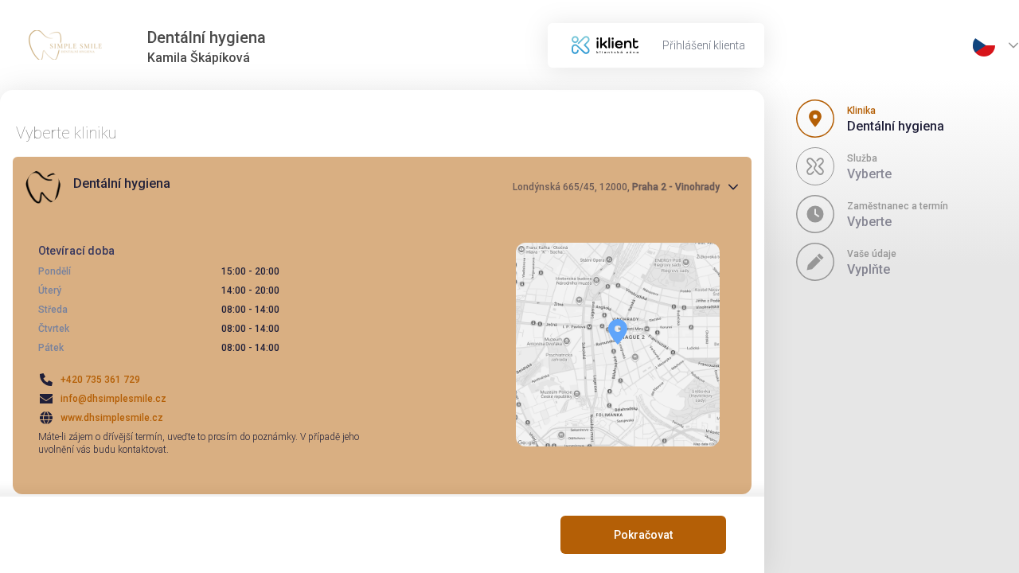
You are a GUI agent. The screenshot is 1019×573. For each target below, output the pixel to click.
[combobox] (984, 45)
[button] (382, 187)
